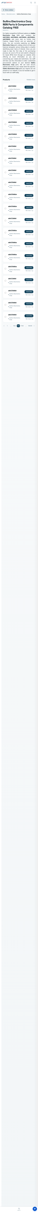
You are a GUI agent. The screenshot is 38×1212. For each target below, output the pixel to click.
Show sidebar (9, 10)
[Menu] (35, 2)
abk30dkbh (12, 98)
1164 (22, 326)
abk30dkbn (12, 194)
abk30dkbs (12, 230)
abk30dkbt (12, 291)
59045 (30, 326)
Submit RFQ (29, 87)
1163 (18, 326)
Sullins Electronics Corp (14, 90)
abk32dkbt (12, 218)
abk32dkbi (12, 86)
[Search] (31, 2)
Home (3, 14)
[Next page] (34, 325)
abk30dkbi (12, 146)
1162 (14, 326)
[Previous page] (4, 325)
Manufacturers (11, 14)
